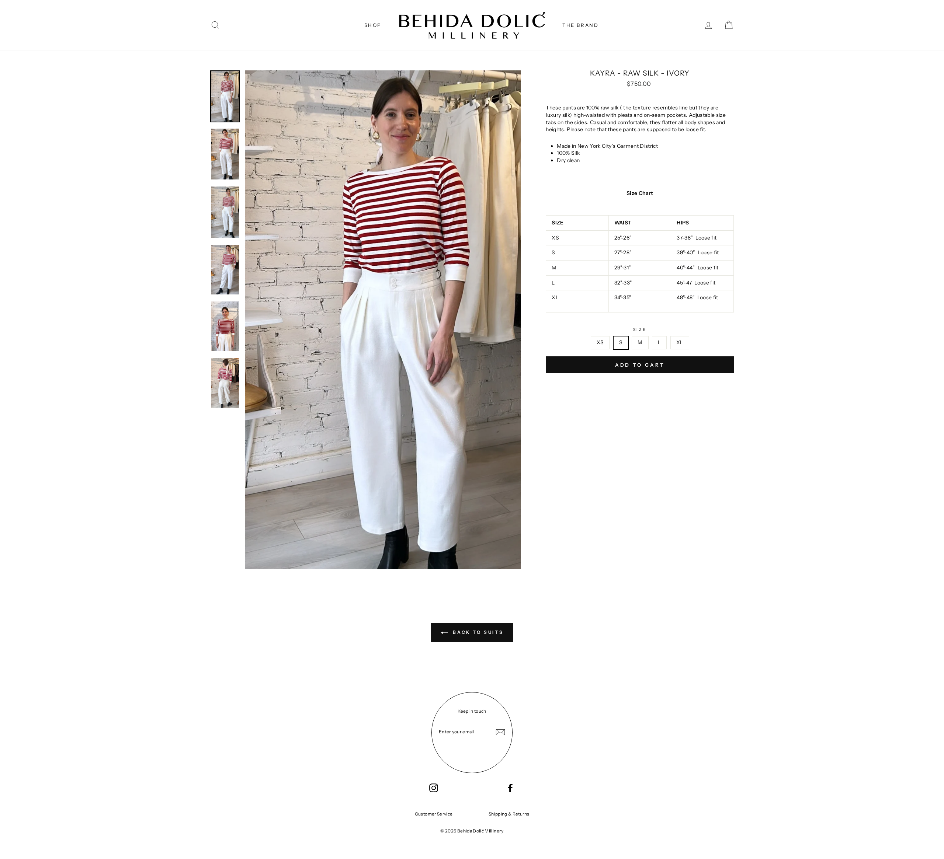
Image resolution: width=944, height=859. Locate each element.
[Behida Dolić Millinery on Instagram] (433, 787)
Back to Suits (477, 632)
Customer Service (434, 814)
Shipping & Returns (509, 814)
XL (679, 342)
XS (600, 342)
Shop (373, 25)
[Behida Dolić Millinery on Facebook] (510, 787)
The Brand (580, 25)
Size (639, 329)
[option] (383, 319)
